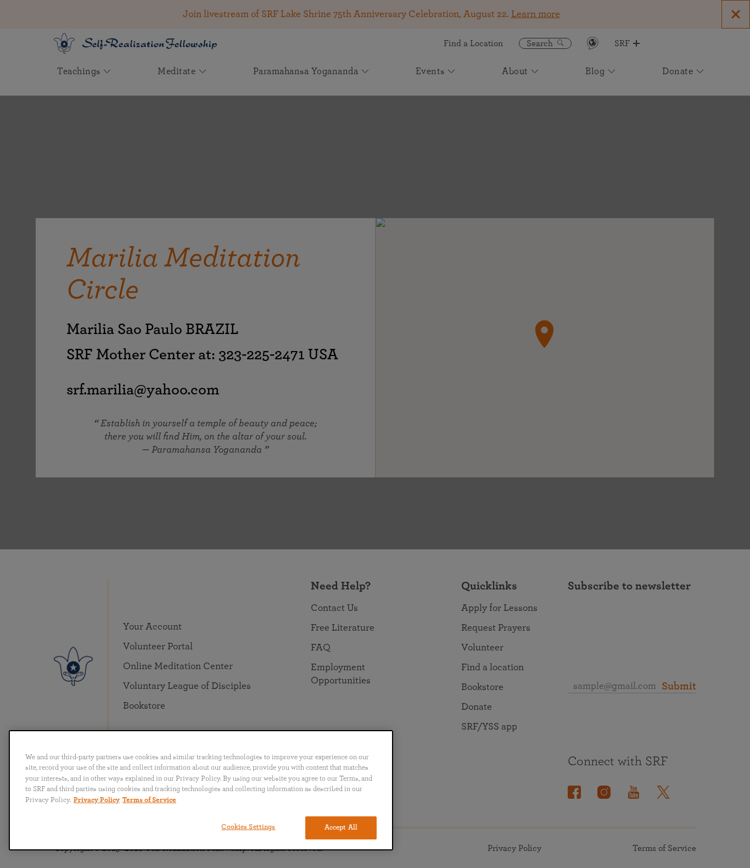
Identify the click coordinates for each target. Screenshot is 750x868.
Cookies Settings (248, 827)
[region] (201, 790)
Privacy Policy (97, 800)
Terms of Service (149, 800)
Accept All (340, 827)
